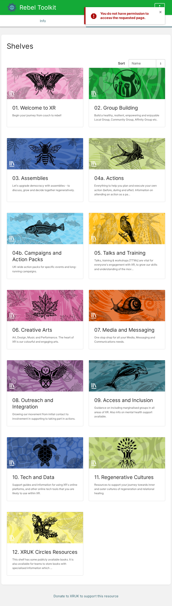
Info (43, 21)
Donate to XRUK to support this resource (86, 596)
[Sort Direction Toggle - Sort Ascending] (160, 63)
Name (136, 63)
